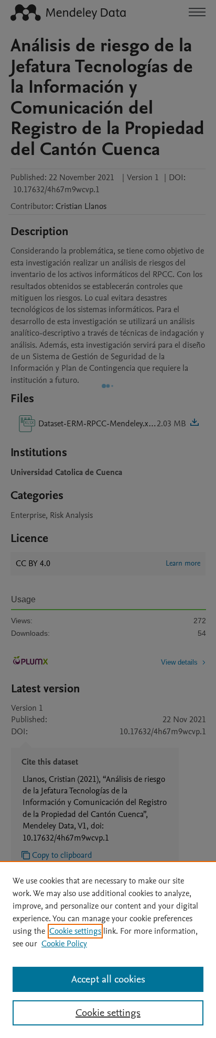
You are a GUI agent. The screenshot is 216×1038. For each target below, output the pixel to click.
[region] (108, 949)
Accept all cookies (108, 979)
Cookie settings (75, 931)
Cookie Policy (64, 943)
